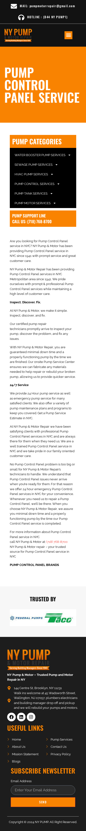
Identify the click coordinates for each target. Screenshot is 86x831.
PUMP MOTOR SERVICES (33, 203)
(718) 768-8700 (57, 542)
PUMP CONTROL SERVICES (34, 184)
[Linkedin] (21, 717)
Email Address (21, 781)
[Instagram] (31, 717)
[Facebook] (11, 717)
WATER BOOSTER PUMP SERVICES (40, 155)
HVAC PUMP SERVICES (31, 174)
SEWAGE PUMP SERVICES (34, 164)
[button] (68, 35)
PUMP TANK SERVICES (31, 193)
